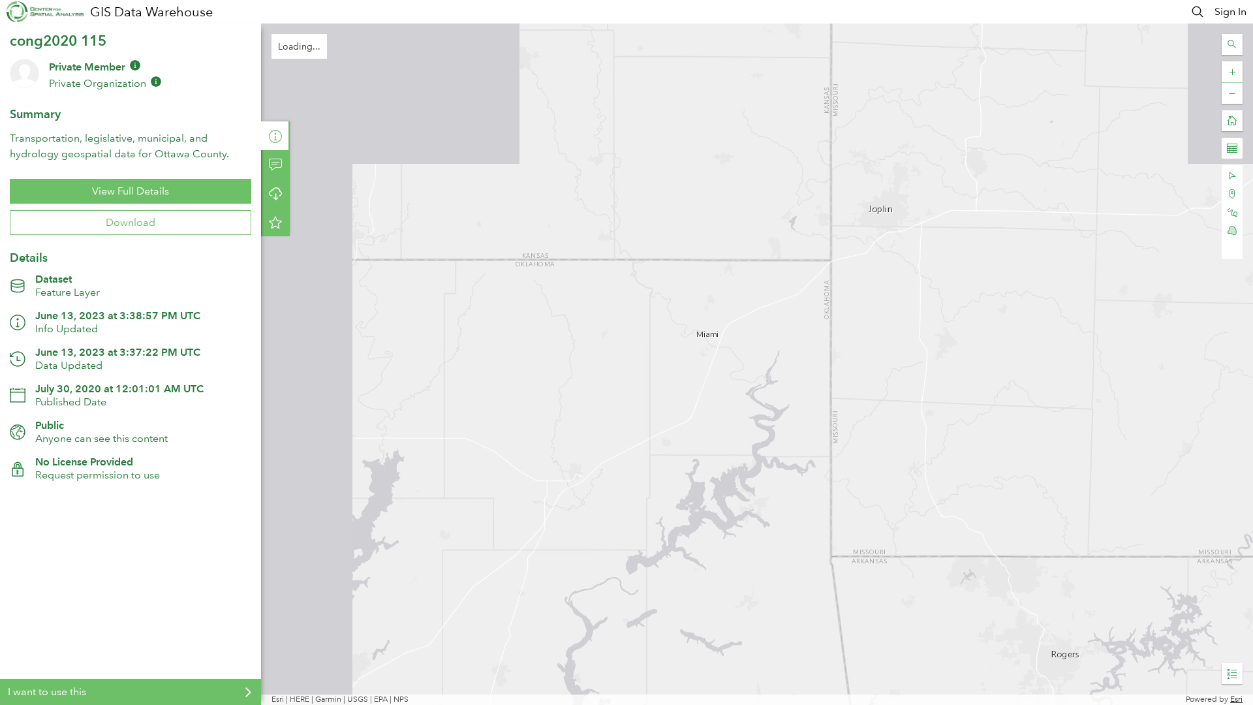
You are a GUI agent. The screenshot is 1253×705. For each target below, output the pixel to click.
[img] (135, 65)
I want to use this (47, 691)
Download (130, 222)
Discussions (275, 164)
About (275, 135)
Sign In (1230, 11)
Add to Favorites (275, 222)
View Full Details (130, 191)
